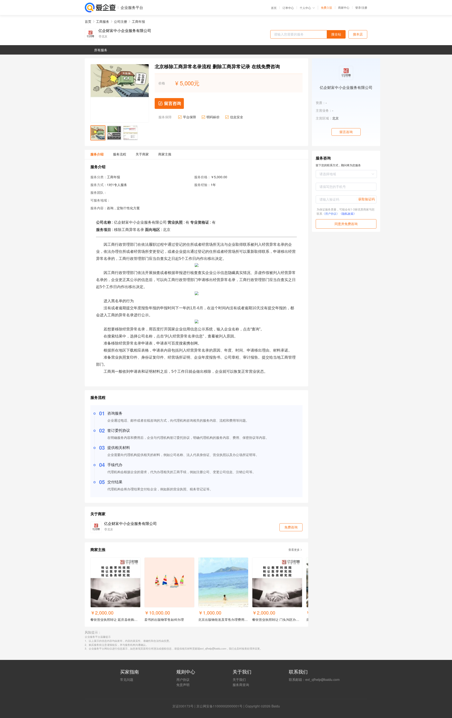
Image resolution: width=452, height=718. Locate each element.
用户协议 (183, 679)
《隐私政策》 (347, 213)
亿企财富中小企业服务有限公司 (124, 30)
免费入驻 (326, 7)
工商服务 (102, 21)
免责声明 (183, 684)
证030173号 (185, 706)
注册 (364, 7)
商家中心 (343, 7)
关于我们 (239, 679)
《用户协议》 (330, 213)
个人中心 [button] (305, 8)
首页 (274, 7)
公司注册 (120, 21)
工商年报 (138, 21)
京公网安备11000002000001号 (219, 706)
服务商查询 (241, 684)
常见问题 (126, 679)
